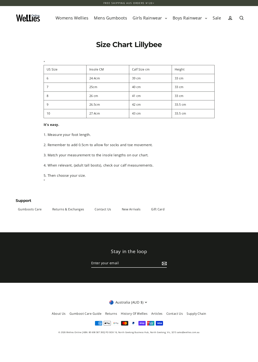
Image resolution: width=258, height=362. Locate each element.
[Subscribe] (164, 263)
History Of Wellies (134, 314)
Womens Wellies (72, 18)
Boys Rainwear (188, 18)
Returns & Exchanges (68, 209)
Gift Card (158, 209)
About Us (59, 314)
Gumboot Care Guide (85, 314)
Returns (111, 314)
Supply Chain (196, 314)
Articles (157, 314)
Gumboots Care (30, 209)
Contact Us (103, 209)
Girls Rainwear (148, 18)
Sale (217, 18)
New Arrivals (131, 209)
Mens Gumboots (110, 18)
